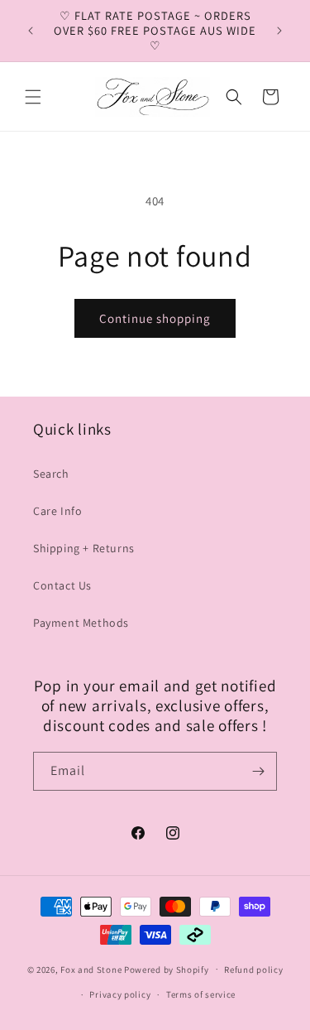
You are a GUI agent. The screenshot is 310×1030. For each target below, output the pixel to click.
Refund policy (253, 969)
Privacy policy (119, 994)
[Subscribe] (258, 771)
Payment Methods (81, 622)
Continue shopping (155, 318)
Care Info (57, 510)
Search (51, 473)
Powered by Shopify (166, 969)
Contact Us (62, 585)
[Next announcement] (279, 30)
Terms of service (201, 994)
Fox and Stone (91, 969)
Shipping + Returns (84, 548)
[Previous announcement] (30, 30)
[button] (33, 97)
